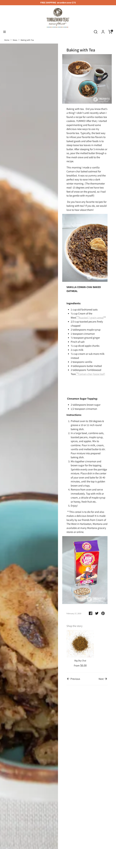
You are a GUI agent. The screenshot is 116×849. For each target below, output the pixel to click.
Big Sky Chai (80, 660)
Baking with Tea (27, 40)
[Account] (103, 31)
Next (101, 678)
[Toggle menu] (4, 32)
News (15, 40)
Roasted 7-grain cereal (90, 317)
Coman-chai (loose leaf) (90, 374)
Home (6, 40)
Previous (75, 678)
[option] (78, 649)
